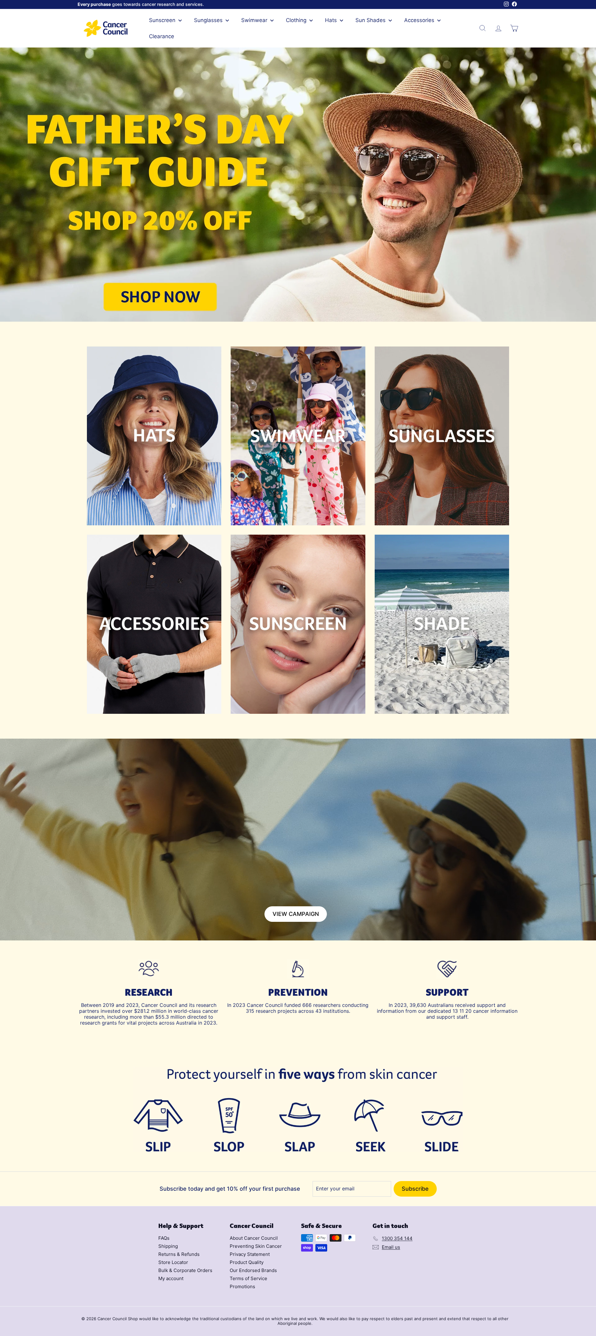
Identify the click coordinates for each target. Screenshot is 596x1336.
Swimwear (255, 20)
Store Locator (173, 1262)
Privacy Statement (250, 1254)
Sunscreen (163, 20)
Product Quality (247, 1262)
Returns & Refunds (179, 1254)
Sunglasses (209, 20)
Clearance (161, 36)
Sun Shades (371, 20)
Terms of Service (248, 1278)
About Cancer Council (254, 1238)
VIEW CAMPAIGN (296, 914)
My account (170, 1278)
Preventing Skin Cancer (256, 1246)
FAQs (163, 1238)
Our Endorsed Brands (253, 1270)
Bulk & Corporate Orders (185, 1270)
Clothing (297, 20)
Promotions (242, 1286)
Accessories (420, 20)
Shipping (168, 1246)
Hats (331, 20)
